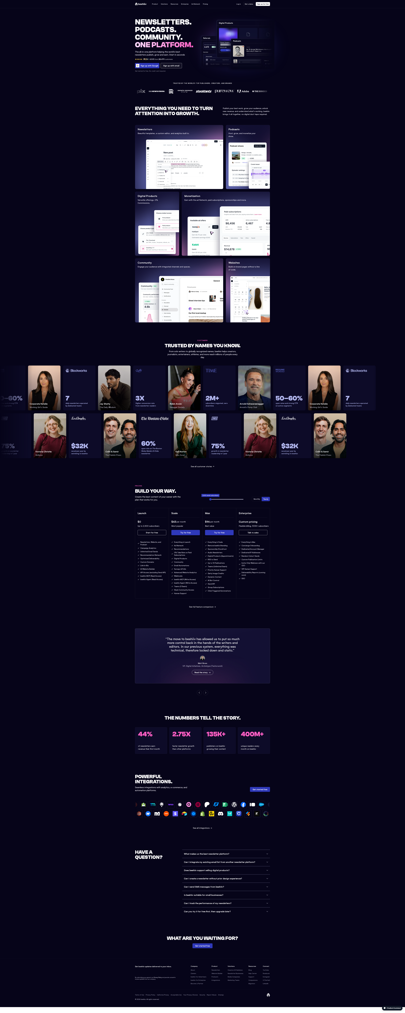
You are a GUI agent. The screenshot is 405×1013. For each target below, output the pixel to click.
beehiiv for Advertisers (198, 977)
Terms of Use (139, 995)
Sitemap (221, 995)
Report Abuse (211, 995)
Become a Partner (197, 983)
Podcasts (215, 977)
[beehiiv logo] (268, 995)
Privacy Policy (158, 977)
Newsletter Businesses (235, 973)
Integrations (216, 980)
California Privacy (163, 995)
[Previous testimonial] (199, 692)
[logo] (140, 4)
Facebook (266, 973)
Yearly (265, 499)
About (193, 970)
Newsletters (216, 970)
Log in (238, 4)
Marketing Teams (233, 980)
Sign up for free (263, 4)
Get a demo (249, 4)
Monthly (257, 499)
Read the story (201, 672)
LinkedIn (265, 983)
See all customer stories (201, 466)
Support (251, 977)
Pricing (205, 4)
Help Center (252, 973)
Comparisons (253, 980)
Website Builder (217, 973)
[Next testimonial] (205, 692)
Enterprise (184, 4)
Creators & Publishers (235, 970)
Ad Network (195, 4)
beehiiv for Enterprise (198, 980)
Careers (193, 973)
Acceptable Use (176, 995)
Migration (251, 983)
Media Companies (234, 977)
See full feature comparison (202, 607)
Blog (250, 970)
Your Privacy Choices (190, 995)
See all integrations (202, 828)
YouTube (266, 970)
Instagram (266, 977)
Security (202, 995)
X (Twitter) (266, 980)
